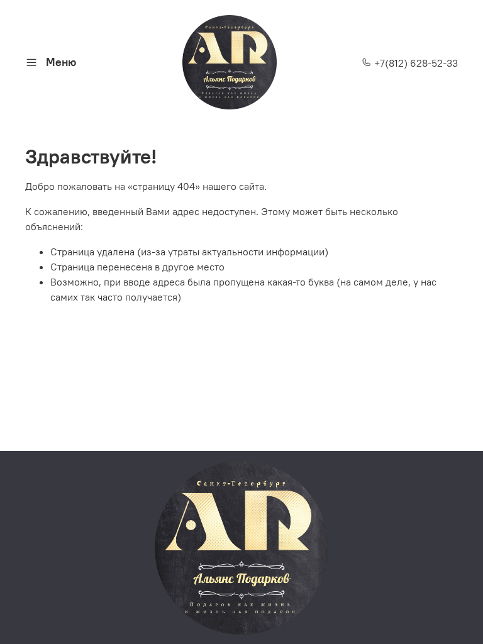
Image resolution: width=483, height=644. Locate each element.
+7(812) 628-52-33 (415, 63)
